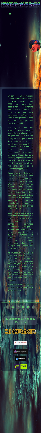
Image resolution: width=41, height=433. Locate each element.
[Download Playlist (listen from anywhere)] (20, 311)
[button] (10, 14)
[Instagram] (18, 307)
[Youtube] (13, 307)
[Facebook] (7, 307)
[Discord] (28, 307)
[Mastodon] (23, 307)
